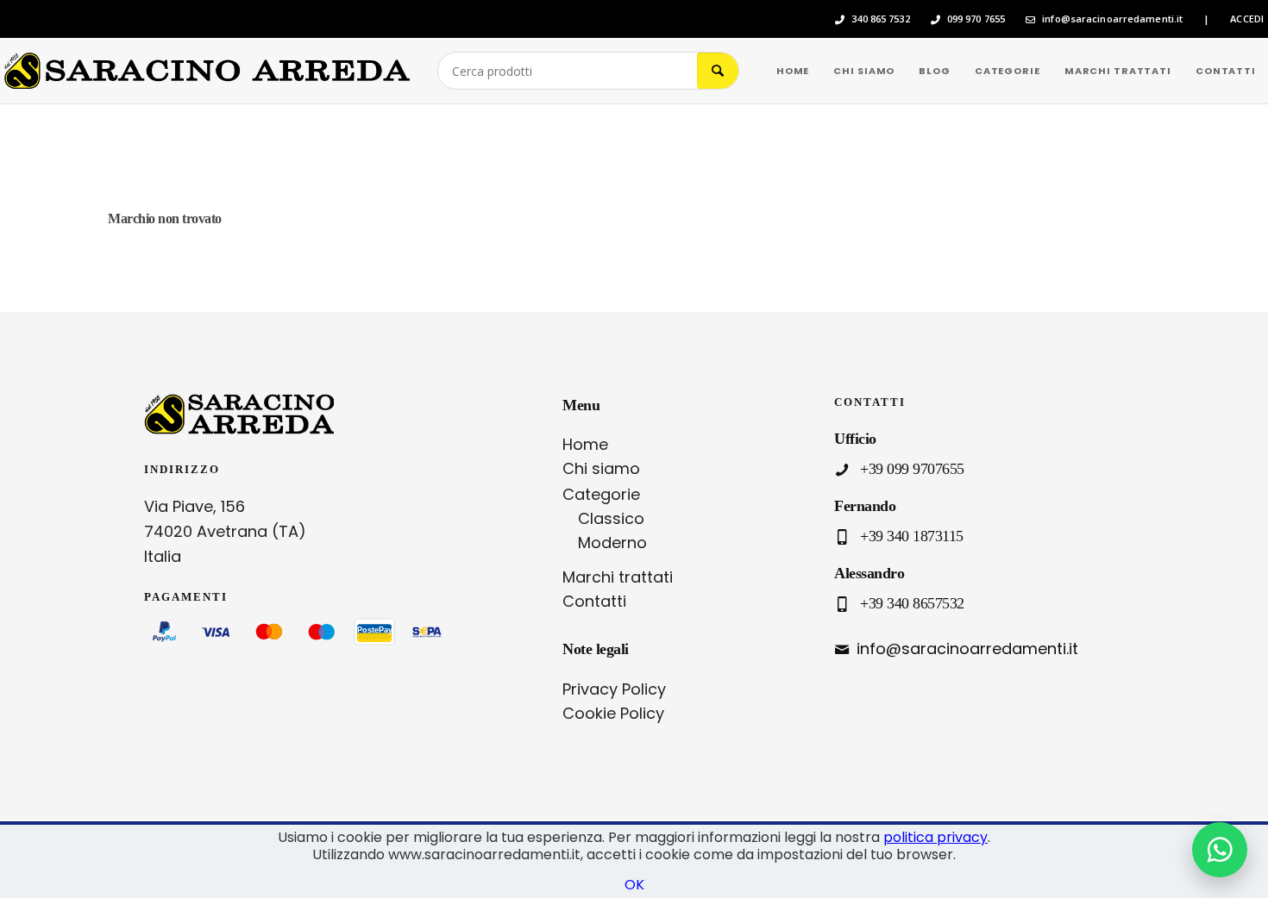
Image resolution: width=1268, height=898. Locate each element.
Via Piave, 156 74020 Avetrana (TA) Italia (225, 531)
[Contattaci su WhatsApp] (1219, 849)
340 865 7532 (880, 19)
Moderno (612, 542)
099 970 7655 (976, 19)
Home (585, 444)
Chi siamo (601, 468)
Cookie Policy (613, 713)
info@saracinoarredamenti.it (1112, 19)
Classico (611, 518)
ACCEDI (1247, 19)
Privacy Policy (614, 689)
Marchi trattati (617, 577)
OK (634, 885)
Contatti (594, 601)
